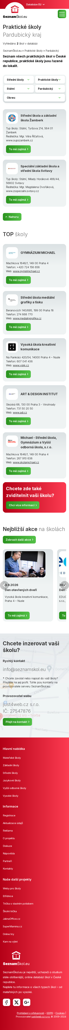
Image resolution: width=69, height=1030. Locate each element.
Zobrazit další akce (18, 539)
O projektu (9, 838)
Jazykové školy (12, 780)
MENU (62, 14)
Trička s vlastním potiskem (18, 903)
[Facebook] (6, 1002)
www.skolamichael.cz (26, 462)
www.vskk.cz (21, 365)
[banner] (15, 10)
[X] (16, 1002)
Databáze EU (33, 4)
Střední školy (10, 772)
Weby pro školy (12, 888)
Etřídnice (8, 896)
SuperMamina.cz (12, 926)
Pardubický (52, 50)
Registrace (9, 815)
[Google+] (26, 1002)
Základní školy (11, 765)
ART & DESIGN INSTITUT (39, 394)
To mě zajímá (17, 149)
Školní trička (10, 911)
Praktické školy (33, 50)
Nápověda (9, 853)
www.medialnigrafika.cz (27, 318)
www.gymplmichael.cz (26, 271)
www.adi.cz (20, 412)
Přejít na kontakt (16, 722)
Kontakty (8, 868)
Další (64, 585)
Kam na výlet (10, 941)
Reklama (8, 830)
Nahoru (14, 216)
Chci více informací (21, 505)
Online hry (8, 934)
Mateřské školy (12, 757)
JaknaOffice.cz (11, 918)
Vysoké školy (10, 795)
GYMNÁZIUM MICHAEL (38, 253)
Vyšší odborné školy (14, 788)
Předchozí (4, 585)
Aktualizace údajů (13, 823)
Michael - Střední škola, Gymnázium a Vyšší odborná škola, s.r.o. (39, 442)
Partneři (7, 861)
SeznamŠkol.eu (12, 50)
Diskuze (7, 846)
